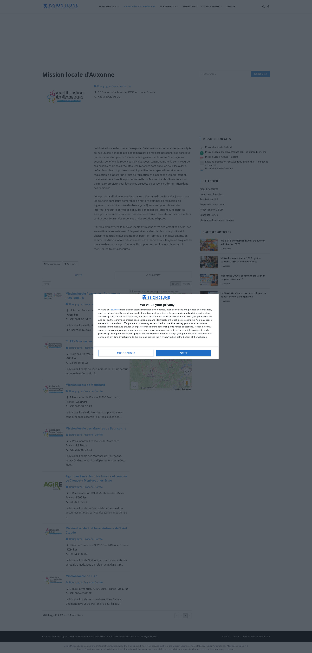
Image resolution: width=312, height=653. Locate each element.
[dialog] (156, 326)
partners (115, 309)
